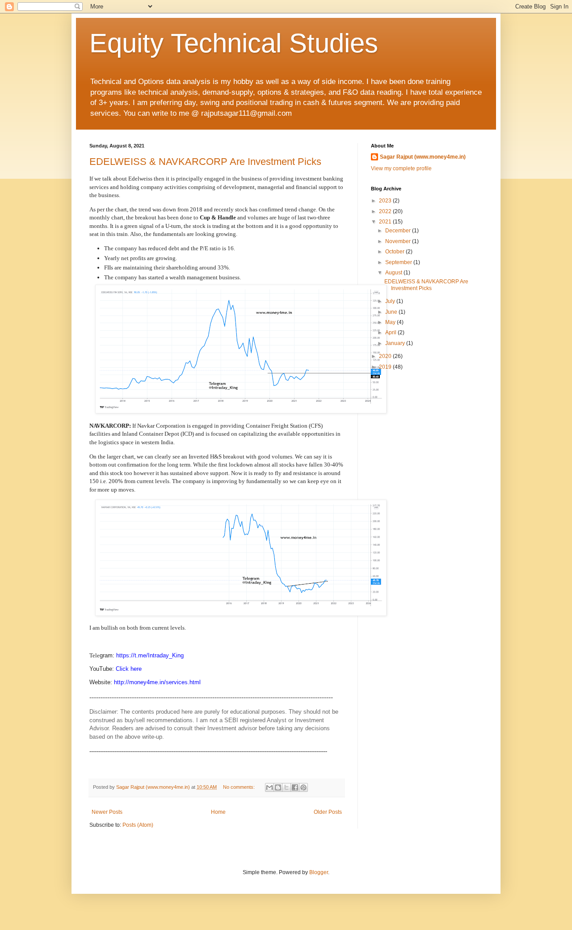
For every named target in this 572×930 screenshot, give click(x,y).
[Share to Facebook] (294, 787)
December (398, 230)
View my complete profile (401, 168)
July (390, 301)
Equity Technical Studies (233, 43)
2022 (386, 211)
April (391, 332)
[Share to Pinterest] (303, 787)
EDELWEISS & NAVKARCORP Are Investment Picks (205, 161)
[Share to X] (286, 787)
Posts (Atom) (137, 825)
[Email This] (269, 787)
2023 (386, 201)
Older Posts (328, 812)
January (395, 343)
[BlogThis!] (277, 787)
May (391, 322)
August (394, 272)
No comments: (239, 787)
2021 (386, 222)
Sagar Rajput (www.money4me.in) (423, 157)
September (399, 262)
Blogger (318, 872)
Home (218, 812)
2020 (386, 356)
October (395, 251)
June (392, 312)
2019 (386, 367)
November (398, 241)
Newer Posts (107, 812)
